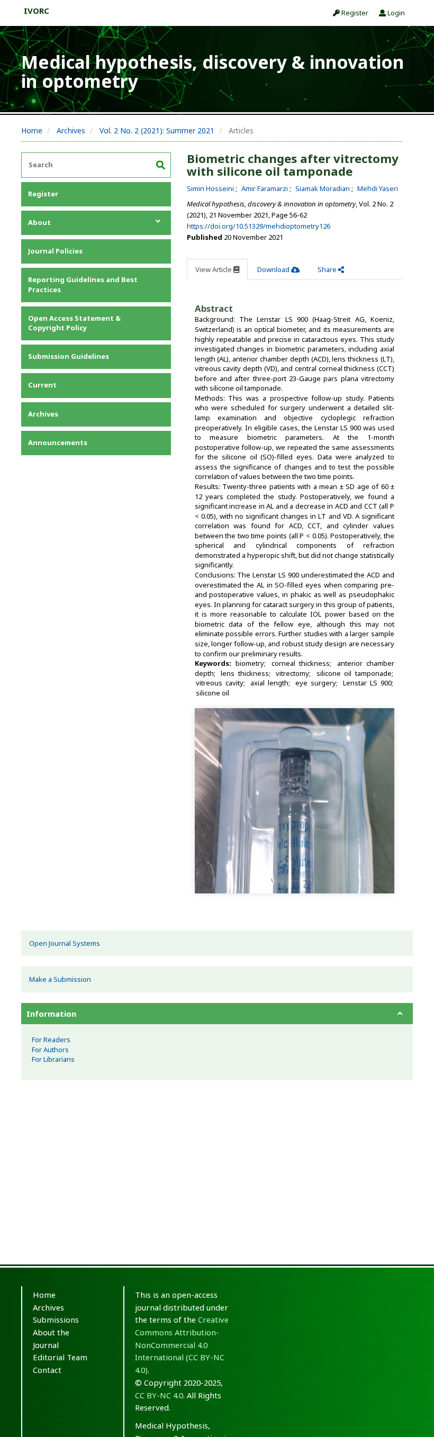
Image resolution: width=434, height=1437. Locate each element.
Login (395, 12)
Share (328, 269)
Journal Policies (55, 251)
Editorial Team (60, 1357)
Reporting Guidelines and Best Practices (83, 284)
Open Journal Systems (64, 943)
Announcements (57, 442)
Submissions (56, 1319)
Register (354, 12)
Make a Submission (60, 979)
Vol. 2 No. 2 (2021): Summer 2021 (157, 130)
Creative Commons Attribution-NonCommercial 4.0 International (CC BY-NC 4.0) (182, 1344)
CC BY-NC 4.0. (160, 1395)
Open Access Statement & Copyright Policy (74, 323)
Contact (47, 1369)
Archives (71, 130)
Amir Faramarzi (265, 188)
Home (31, 130)
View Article (214, 269)
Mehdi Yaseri (377, 188)
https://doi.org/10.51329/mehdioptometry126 (258, 226)
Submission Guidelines (68, 356)
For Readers (51, 1039)
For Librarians (53, 1059)
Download (274, 269)
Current (42, 385)
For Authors (50, 1049)
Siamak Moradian (323, 188)
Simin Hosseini (211, 188)
